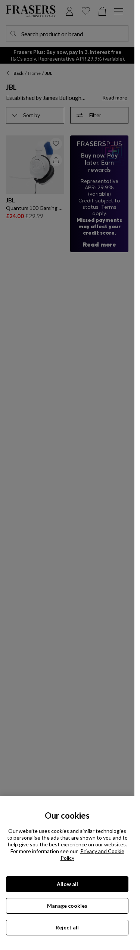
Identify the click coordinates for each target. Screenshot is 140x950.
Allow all (67, 884)
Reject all (67, 927)
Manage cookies (67, 905)
